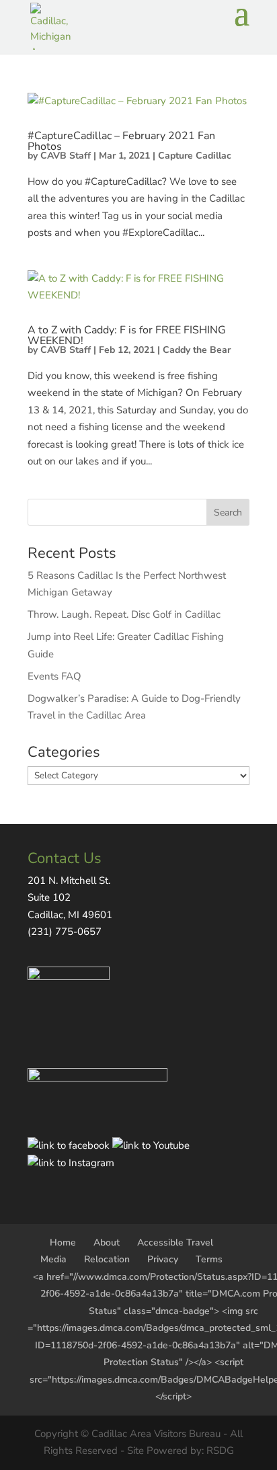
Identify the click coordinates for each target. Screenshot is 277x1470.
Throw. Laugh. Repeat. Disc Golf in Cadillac (124, 614)
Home (63, 1242)
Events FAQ (54, 676)
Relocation (107, 1259)
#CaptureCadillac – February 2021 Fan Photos (121, 141)
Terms (209, 1259)
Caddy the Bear (197, 349)
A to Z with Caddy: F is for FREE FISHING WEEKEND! (127, 335)
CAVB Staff (65, 155)
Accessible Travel (175, 1242)
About (106, 1242)
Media (53, 1259)
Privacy (162, 1259)
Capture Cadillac (194, 155)
